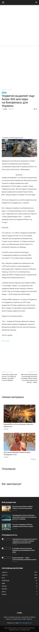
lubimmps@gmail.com (25, 623)
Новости (9, 89)
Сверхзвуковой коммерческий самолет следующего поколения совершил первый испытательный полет (24, 541)
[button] (3, 2)
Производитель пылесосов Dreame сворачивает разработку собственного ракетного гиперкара (24, 517)
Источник (5, 341)
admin (5, 109)
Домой (4, 89)
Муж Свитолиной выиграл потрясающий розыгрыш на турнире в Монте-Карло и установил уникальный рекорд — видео (29, 378)
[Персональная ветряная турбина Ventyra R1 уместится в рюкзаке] (6, 509)
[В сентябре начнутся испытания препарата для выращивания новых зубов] (6, 551)
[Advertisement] (19, 25)
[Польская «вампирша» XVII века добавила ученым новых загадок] (6, 527)
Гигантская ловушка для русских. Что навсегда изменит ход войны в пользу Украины (9, 377)
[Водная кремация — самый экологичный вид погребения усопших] (6, 560)
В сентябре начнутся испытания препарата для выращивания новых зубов (23, 550)
